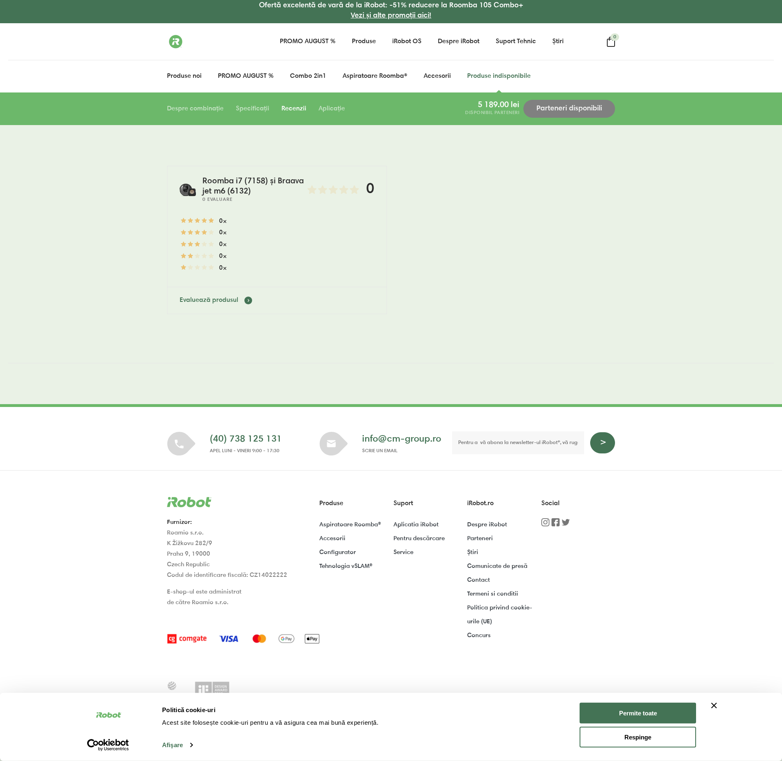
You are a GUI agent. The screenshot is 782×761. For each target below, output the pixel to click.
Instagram (545, 525)
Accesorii (437, 76)
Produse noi (184, 76)
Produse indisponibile (499, 76)
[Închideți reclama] (714, 705)
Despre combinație (195, 109)
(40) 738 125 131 (246, 439)
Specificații (252, 109)
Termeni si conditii (492, 594)
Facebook (555, 525)
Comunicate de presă (497, 566)
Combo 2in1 (308, 76)
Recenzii (293, 109)
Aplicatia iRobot (416, 525)
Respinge (637, 737)
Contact (478, 580)
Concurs (479, 636)
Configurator (337, 553)
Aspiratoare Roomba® (375, 76)
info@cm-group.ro (401, 439)
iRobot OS (407, 41)
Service (403, 553)
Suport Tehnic (516, 41)
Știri (558, 41)
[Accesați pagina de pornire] (207, 42)
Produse (364, 41)
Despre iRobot (458, 41)
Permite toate (638, 713)
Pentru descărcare (419, 539)
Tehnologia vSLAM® (345, 566)
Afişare (172, 744)
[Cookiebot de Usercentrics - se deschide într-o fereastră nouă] (108, 745)
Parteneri (480, 539)
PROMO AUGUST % (308, 41)
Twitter (566, 525)
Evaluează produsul (209, 300)
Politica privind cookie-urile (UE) (499, 615)
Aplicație (332, 109)
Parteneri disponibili (569, 108)
